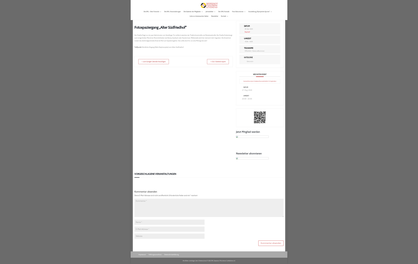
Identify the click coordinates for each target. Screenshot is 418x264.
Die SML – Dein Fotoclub (151, 12)
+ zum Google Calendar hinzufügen (154, 62)
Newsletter (214, 16)
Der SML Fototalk (223, 12)
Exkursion (250, 61)
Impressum (142, 255)
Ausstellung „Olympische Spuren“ (259, 12)
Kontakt (223, 16)
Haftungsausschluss (155, 255)
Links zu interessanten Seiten (199, 16)
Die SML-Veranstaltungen (172, 12)
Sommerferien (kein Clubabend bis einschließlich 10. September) (259, 81)
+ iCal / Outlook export (218, 62)
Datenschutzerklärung (171, 255)
